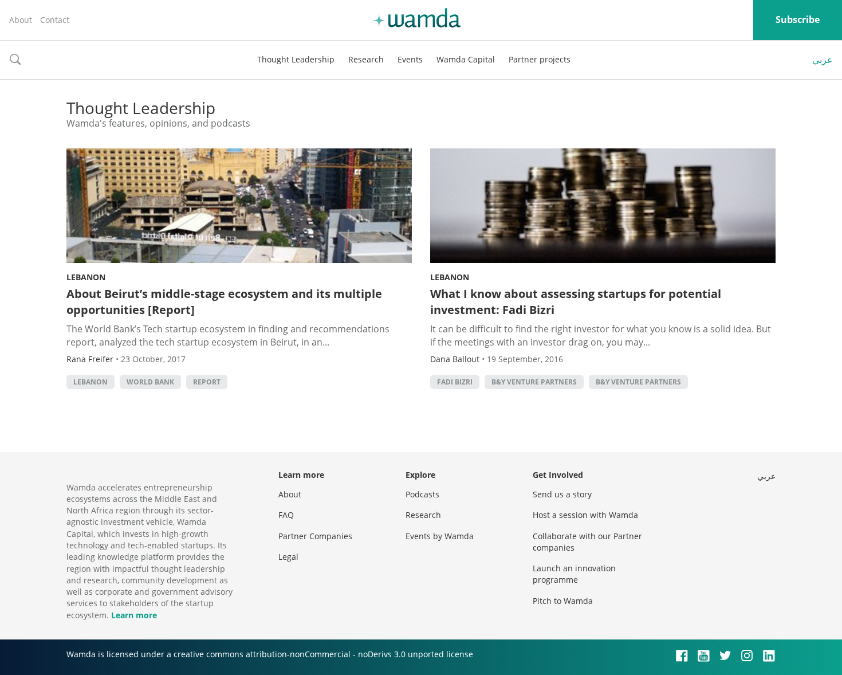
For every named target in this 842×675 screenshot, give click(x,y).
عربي (822, 59)
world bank (150, 382)
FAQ (286, 514)
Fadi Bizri (455, 382)
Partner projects (539, 59)
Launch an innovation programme (574, 574)
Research (366, 59)
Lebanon (85, 277)
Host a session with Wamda (585, 514)
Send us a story (562, 494)
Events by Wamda (440, 536)
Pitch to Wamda (563, 600)
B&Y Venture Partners (534, 382)
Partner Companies (315, 536)
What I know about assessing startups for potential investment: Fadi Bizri (575, 301)
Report (207, 382)
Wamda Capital (465, 59)
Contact (54, 19)
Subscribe (798, 19)
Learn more (134, 615)
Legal (288, 556)
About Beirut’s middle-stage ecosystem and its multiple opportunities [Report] (224, 301)
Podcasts (422, 494)
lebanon (90, 382)
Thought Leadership (296, 59)
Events (410, 59)
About (20, 19)
